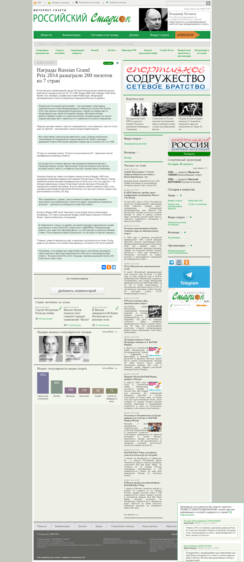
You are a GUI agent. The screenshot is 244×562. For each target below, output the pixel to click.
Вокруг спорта (159, 35)
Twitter (162, 543)
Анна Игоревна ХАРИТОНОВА (197, 546)
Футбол (112, 50)
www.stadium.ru (97, 545)
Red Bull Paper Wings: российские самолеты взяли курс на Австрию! (141, 453)
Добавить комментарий (77, 291)
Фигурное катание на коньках (177, 223)
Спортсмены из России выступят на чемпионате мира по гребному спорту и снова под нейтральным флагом (163, 124)
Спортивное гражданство (42, 51)
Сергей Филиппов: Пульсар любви (47, 311)
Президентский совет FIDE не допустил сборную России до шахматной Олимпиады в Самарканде (137, 124)
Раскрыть (189, 153)
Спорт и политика (60, 51)
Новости (46, 35)
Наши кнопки (149, 526)
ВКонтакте (170, 543)
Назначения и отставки (202, 51)
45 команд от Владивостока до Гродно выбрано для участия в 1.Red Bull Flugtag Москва (142, 418)
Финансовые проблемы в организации (184, 53)
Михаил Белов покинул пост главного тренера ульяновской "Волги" (77, 314)
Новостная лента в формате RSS (162, 541)
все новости (129, 514)
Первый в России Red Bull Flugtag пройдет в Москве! (140, 378)
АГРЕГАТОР (185, 35)
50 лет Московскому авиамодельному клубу (142, 267)
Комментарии (71, 35)
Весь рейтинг (108, 331)
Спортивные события (122, 526)
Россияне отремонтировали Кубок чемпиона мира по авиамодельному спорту (141, 231)
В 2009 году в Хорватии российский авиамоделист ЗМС (143, 238)
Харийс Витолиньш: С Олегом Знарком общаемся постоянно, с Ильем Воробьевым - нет (139, 174)
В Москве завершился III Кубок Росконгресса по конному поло (105, 314)
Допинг (134, 35)
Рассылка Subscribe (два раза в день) (163, 545)
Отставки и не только (104, 35)
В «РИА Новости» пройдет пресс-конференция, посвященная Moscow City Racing (141, 195)
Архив (98, 526)
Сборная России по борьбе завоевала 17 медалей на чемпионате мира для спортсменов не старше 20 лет (190, 124)
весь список (198, 168)
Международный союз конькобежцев (178, 252)
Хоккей (94, 50)
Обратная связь (174, 526)
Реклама (153, 551)
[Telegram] (114, 267)
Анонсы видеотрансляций (148, 51)
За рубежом (174, 237)
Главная (42, 44)
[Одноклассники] (109, 267)
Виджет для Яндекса (157, 549)
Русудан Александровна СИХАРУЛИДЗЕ (202, 521)
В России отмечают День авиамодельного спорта (136, 302)
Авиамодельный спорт (135, 144)
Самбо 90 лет (167, 50)
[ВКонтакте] (104, 267)
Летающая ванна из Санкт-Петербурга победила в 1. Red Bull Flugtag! (140, 342)
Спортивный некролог (77, 51)
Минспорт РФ (129, 50)
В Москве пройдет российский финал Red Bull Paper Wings (142, 484)
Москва (127, 158)
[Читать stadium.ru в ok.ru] (189, 299)
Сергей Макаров (153, 240)
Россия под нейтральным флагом (175, 206)
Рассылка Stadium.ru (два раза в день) (164, 547)
